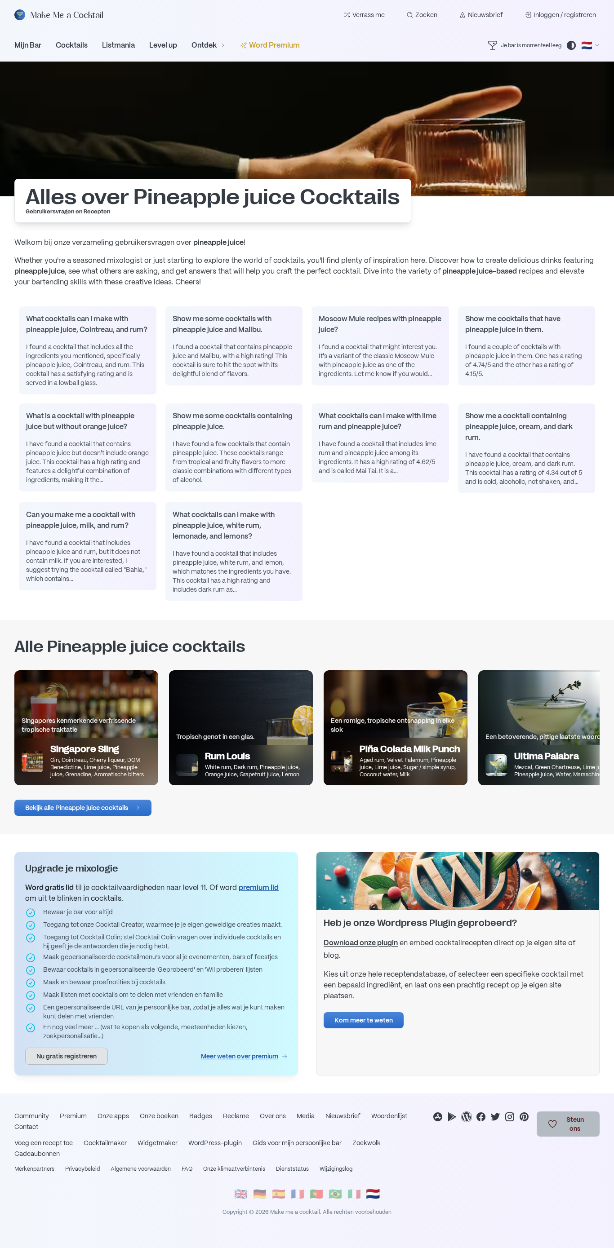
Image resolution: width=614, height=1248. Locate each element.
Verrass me (368, 15)
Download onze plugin (361, 942)
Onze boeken (159, 1116)
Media (306, 1116)
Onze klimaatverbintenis (234, 1169)
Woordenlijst (389, 1116)
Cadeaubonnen (37, 1154)
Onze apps (113, 1116)
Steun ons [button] (575, 1124)
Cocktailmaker (105, 1143)
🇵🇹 (316, 1194)
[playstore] (452, 1116)
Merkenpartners (34, 1169)
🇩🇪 (260, 1194)
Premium (73, 1116)
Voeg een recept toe (43, 1143)
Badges (200, 1116)
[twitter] (495, 1116)
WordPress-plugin (215, 1143)
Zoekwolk (366, 1143)
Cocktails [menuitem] (72, 45)
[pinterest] (524, 1116)
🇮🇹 (354, 1194)
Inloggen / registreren (565, 15)
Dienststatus (292, 1169)
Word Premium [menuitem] (274, 45)
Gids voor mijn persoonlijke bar (297, 1143)
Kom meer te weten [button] (363, 1020)
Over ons (273, 1116)
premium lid (259, 887)
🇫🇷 (297, 1194)
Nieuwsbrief (485, 15)
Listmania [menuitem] (118, 45)
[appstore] (437, 1116)
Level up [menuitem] (163, 45)
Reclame (236, 1116)
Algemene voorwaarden (141, 1169)
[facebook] (481, 1116)
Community (31, 1116)
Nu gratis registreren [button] (66, 1056)
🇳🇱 (373, 1193)
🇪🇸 (278, 1194)
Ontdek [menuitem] (204, 45)
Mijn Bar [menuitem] (27, 45)
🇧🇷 (335, 1194)
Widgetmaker (158, 1143)
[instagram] (509, 1116)
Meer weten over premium (239, 1056)
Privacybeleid (82, 1169)
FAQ (187, 1169)
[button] (82, 808)
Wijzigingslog (336, 1169)
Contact (26, 1127)
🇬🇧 (241, 1194)
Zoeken (426, 15)
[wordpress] (466, 1116)
